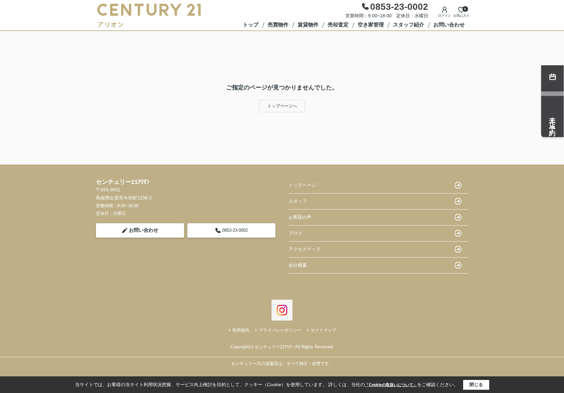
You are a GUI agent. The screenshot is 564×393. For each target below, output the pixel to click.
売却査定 (338, 24)
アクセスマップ (305, 249)
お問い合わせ (449, 24)
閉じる (476, 384)
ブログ (295, 233)
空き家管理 (371, 24)
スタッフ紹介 (408, 24)
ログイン (444, 15)
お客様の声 (300, 217)
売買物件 (278, 24)
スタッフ (298, 201)
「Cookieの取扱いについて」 (391, 385)
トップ (250, 24)
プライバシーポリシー (280, 330)
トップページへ (282, 105)
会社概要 (298, 265)
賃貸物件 (308, 24)
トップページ (302, 185)
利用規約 (240, 330)
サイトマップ (323, 330)
